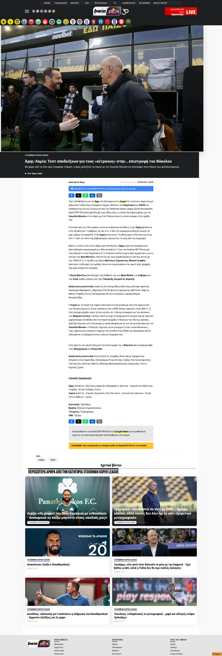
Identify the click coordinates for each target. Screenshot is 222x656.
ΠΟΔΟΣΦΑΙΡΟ (61, 3)
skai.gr (173, 644)
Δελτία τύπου (59, 650)
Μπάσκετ (115, 650)
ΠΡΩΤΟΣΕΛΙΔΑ (101, 3)
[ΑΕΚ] (3, 22)
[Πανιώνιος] (107, 22)
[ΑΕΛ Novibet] (93, 22)
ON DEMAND (144, 3)
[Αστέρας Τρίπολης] (17, 22)
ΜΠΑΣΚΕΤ (75, 3)
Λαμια (41, 460)
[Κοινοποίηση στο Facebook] (72, 195)
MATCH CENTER (160, 3)
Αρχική (114, 644)
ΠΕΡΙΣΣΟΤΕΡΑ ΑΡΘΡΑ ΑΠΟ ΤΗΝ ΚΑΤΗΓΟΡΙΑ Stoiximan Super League (73, 472)
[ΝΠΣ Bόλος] (31, 22)
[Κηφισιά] (87, 22)
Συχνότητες (58, 647)
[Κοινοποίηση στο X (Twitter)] (78, 195)
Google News (121, 431)
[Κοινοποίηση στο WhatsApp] (85, 195)
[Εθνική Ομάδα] (114, 22)
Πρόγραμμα (58, 644)
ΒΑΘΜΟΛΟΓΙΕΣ (129, 3)
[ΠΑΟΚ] (73, 22)
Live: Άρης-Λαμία (34, 173)
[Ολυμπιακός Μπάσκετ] (121, 22)
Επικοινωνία (59, 654)
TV (115, 3)
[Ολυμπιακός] (45, 22)
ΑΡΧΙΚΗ (47, 3)
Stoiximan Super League (36, 155)
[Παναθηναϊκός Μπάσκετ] (128, 22)
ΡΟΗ (87, 3)
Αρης (53, 460)
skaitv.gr (173, 647)
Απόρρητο (217, 654)
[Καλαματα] (80, 22)
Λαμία (123, 201)
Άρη (97, 201)
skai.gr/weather (176, 654)
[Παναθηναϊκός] (59, 22)
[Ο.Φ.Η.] (52, 22)
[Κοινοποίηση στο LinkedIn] (92, 195)
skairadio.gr (175, 650)
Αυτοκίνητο (116, 654)
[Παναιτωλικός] (66, 22)
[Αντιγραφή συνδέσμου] (99, 195)
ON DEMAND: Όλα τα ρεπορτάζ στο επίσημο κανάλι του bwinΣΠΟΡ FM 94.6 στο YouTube (109, 445)
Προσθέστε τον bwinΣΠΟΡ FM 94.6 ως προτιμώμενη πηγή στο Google (105, 189)
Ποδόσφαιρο (117, 647)
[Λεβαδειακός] (38, 22)
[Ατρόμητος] (24, 22)
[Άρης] (10, 22)
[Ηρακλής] (100, 22)
